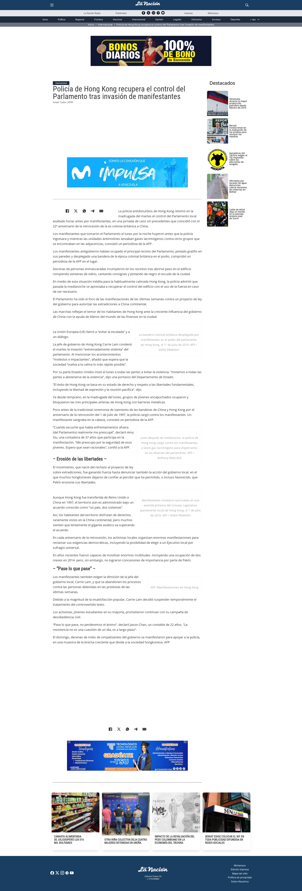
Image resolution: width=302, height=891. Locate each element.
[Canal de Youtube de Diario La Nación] (163, 14)
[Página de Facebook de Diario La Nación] (52, 873)
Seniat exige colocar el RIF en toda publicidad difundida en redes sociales (224, 839)
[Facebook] (67, 211)
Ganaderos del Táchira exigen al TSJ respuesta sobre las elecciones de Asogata (238, 159)
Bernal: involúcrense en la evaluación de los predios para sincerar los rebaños (237, 131)
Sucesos (216, 19)
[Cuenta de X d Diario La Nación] (57, 873)
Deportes (235, 19)
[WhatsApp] (84, 211)
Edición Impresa (240, 869)
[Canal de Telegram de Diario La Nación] (158, 13)
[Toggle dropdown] (258, 19)
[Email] (101, 211)
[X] (75, 211)
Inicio (45, 19)
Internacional (138, 19)
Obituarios (196, 19)
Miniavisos (213, 13)
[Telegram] (92, 211)
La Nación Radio (92, 13)
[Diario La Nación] (147, 4)
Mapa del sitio (240, 873)
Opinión (159, 19)
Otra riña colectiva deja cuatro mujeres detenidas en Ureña (125, 841)
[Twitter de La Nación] (148, 14)
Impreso (188, 13)
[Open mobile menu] (51, 5)
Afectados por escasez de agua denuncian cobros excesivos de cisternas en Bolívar (238, 186)
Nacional (117, 19)
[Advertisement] (127, 126)
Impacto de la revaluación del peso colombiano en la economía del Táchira (175, 839)
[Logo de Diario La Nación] (153, 870)
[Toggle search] (247, 5)
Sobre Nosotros (240, 881)
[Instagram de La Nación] (153, 14)
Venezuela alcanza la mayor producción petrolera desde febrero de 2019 (238, 103)
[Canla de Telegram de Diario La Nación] (67, 873)
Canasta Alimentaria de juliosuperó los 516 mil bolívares (69, 839)
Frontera (98, 19)
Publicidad (121, 13)
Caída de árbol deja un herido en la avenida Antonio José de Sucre (237, 214)
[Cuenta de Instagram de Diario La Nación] (62, 873)
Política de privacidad (240, 877)
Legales (177, 19)
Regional (79, 19)
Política (61, 19)
